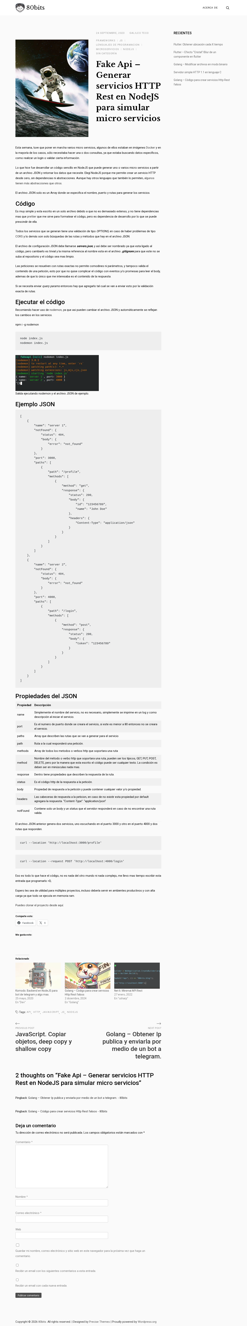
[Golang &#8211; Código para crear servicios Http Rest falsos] (87, 976)
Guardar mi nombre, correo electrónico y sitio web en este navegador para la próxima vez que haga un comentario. (80, 1253)
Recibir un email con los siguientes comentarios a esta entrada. (55, 1271)
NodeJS (128, 49)
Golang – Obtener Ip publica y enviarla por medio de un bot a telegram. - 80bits (77, 1098)
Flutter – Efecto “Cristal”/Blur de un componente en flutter (195, 54)
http (36, 1012)
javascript (50, 1012)
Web (18, 1229)
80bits (35, 8)
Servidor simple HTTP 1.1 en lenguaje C (197, 72)
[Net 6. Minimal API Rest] (137, 976)
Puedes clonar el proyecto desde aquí (39, 905)
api (29, 1012)
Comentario (24, 1142)
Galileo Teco (139, 32)
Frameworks (105, 40)
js (63, 1012)
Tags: (22, 1012)
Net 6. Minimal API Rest (128, 990)
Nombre (21, 1196)
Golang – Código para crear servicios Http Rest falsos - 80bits (67, 1111)
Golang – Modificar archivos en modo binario (201, 64)
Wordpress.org (147, 1321)
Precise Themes (99, 1321)
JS (121, 40)
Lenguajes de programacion (118, 44)
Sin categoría (106, 53)
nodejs (72, 1012)
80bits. (42, 1321)
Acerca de (210, 7)
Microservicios (107, 49)
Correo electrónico (28, 1213)
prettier (31, 216)
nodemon (56, 310)
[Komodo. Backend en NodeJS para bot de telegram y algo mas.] (38, 976)
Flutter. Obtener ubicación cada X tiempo (198, 44)
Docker (150, 147)
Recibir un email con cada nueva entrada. (41, 1285)
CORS (19, 236)
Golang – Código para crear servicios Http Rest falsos (202, 82)
